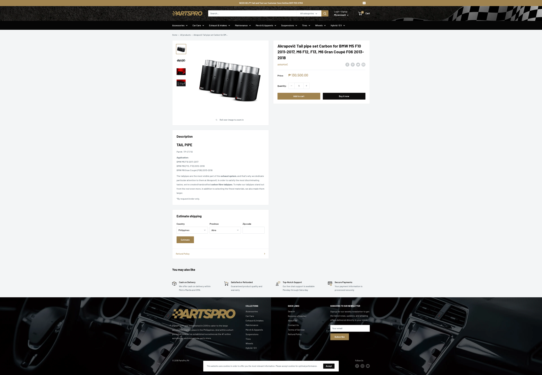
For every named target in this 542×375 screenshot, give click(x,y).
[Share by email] (363, 64)
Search (291, 311)
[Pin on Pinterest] (353, 64)
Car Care (197, 25)
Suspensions (287, 25)
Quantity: (282, 85)
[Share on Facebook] (347, 64)
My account (340, 14)
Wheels (319, 25)
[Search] (324, 13)
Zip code (247, 223)
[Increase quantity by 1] (306, 86)
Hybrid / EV (336, 25)
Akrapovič (282, 64)
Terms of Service (296, 329)
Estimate (185, 239)
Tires (304, 25)
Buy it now (344, 96)
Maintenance (241, 25)
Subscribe (340, 336)
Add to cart (298, 96)
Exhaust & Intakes (218, 25)
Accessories (178, 25)
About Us (292, 320)
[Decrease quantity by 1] (291, 86)
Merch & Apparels (264, 25)
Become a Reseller (297, 316)
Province (214, 223)
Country (181, 223)
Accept (329, 366)
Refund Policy (183, 253)
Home (174, 35)
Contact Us (293, 325)
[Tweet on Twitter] (358, 64)
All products (185, 35)
